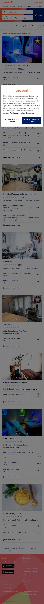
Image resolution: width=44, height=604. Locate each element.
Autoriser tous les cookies (31, 120)
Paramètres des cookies (12, 120)
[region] (22, 106)
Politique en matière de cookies (22, 113)
